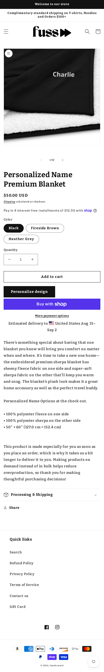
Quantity (10, 250)
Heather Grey (21, 239)
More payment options (52, 315)
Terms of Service (24, 585)
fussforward (57, 665)
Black (14, 228)
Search (16, 552)
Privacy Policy (22, 574)
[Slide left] (41, 160)
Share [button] (14, 508)
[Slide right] (62, 160)
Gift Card (17, 607)
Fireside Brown (45, 228)
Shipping (9, 201)
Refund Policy (22, 563)
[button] (6, 31)
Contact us (19, 596)
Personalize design (29, 291)
